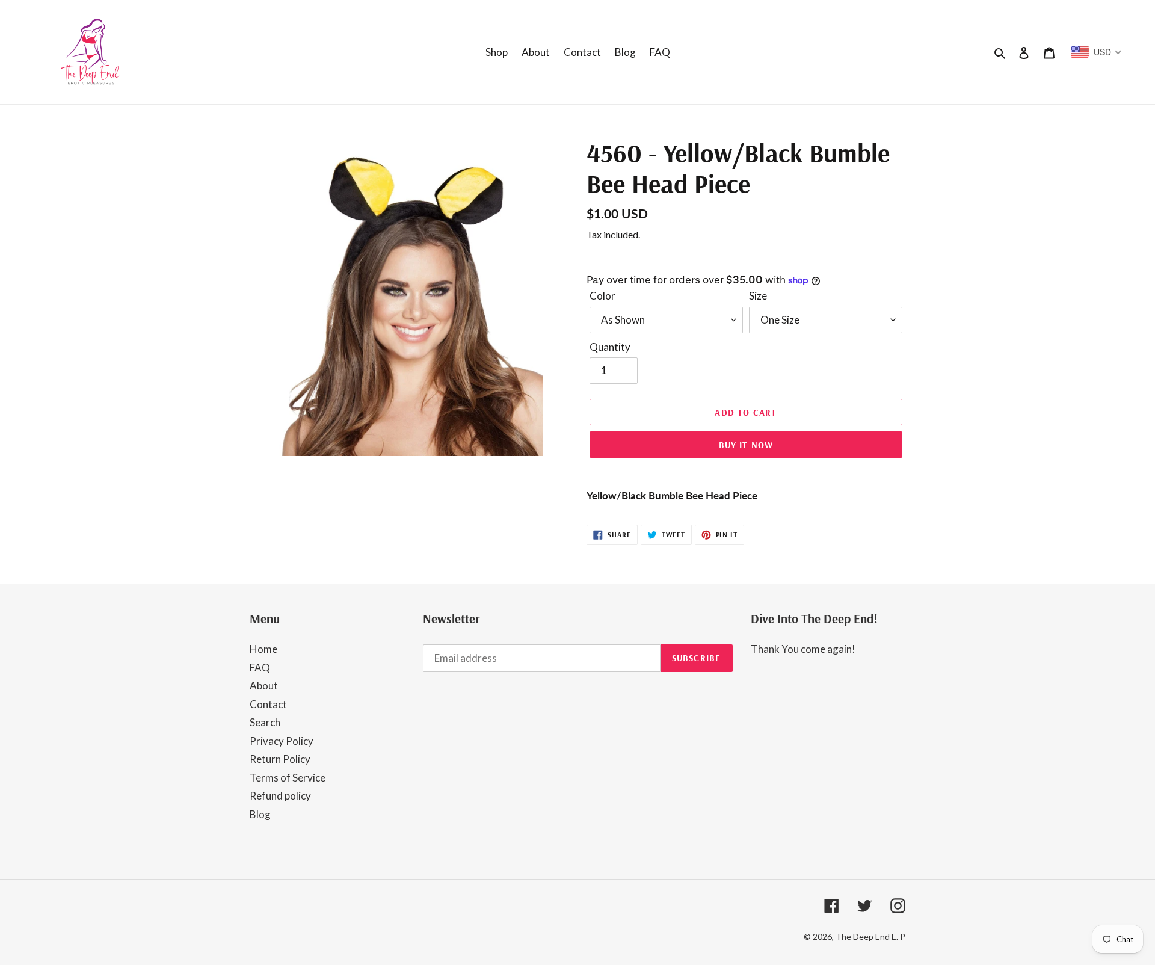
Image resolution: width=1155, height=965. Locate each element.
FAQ (260, 667)
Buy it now (746, 445)
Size (758, 295)
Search (265, 722)
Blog (260, 814)
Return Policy (280, 759)
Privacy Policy (281, 741)
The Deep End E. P (870, 936)
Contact (268, 704)
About (264, 685)
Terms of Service (287, 777)
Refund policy (280, 795)
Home (263, 649)
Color (602, 295)
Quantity (610, 347)
